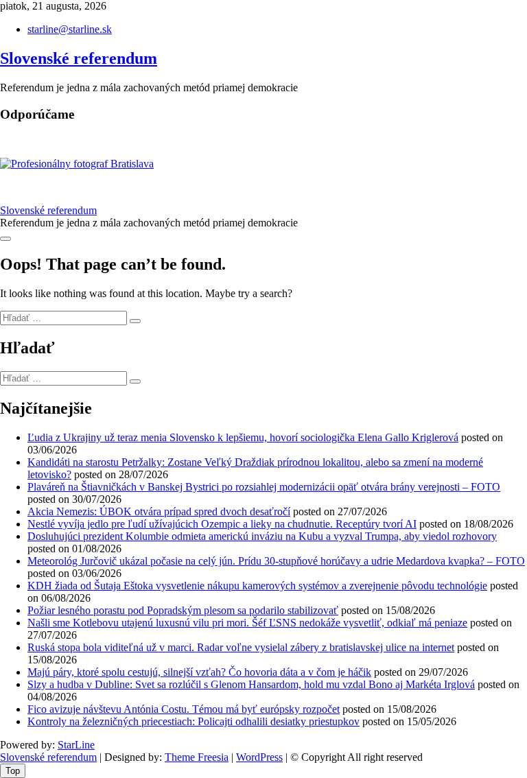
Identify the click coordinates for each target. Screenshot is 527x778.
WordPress (259, 757)
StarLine (76, 745)
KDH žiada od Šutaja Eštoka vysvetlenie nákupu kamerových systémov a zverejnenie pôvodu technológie (257, 585)
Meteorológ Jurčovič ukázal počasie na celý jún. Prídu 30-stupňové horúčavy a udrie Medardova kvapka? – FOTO (276, 561)
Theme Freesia (197, 757)
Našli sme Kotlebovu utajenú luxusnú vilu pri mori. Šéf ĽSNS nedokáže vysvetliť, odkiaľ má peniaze (247, 622)
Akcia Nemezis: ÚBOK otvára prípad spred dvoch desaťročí (158, 511)
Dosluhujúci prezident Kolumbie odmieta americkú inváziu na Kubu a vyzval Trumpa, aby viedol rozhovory (262, 536)
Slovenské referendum (78, 58)
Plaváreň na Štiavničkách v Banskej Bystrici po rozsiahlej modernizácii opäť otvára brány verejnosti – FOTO (263, 487)
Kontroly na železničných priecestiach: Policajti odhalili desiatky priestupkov (193, 721)
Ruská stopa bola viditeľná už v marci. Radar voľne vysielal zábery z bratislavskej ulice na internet (240, 647)
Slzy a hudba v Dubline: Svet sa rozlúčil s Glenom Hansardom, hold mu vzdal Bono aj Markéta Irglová (251, 684)
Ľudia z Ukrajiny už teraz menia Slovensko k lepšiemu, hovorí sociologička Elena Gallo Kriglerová (242, 437)
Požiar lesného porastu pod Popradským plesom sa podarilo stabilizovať (182, 610)
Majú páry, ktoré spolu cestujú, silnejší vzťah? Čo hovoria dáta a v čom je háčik (199, 672)
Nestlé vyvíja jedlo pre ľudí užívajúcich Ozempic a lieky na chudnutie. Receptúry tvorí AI (222, 524)
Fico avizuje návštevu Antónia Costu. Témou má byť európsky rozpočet (183, 709)
